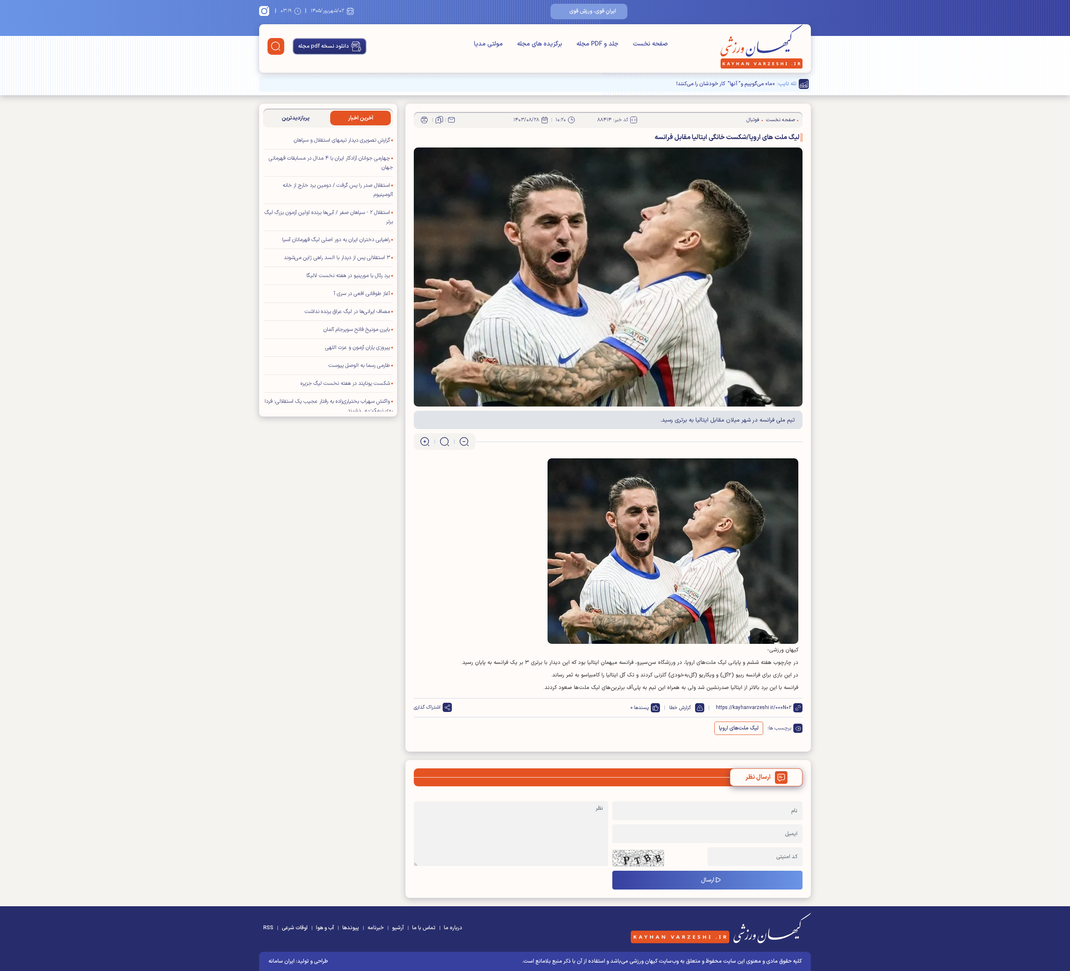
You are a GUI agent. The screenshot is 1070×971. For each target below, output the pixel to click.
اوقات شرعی (295, 928)
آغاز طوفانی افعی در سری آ (362, 294)
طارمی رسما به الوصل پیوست (359, 365)
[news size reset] (444, 442)
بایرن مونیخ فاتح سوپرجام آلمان (357, 329)
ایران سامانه (281, 961)
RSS (268, 928)
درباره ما (453, 928)
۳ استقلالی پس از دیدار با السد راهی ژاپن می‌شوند (337, 258)
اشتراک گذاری (427, 707)
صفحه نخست (650, 44)
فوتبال (752, 120)
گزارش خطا (680, 708)
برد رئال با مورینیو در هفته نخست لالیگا (348, 276)
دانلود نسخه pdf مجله (323, 46)
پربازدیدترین (296, 118)
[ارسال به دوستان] (451, 120)
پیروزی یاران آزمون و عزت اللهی (357, 347)
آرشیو (398, 928)
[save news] (439, 120)
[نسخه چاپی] (424, 120)
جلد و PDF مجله (597, 44)
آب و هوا (325, 928)
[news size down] (464, 442)
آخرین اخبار (360, 118)
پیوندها (350, 928)
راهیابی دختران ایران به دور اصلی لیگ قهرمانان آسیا (336, 240)
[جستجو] (276, 46)
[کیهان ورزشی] (761, 46)
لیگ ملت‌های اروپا (739, 728)
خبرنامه (375, 928)
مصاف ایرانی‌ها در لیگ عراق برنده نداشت (347, 312)
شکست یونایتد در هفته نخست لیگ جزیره (345, 383)
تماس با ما (424, 928)
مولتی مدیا (488, 44)
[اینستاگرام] (265, 11)
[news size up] (425, 442)
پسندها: (641, 708)
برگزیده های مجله (539, 44)
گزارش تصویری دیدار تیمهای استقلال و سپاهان (342, 140)
